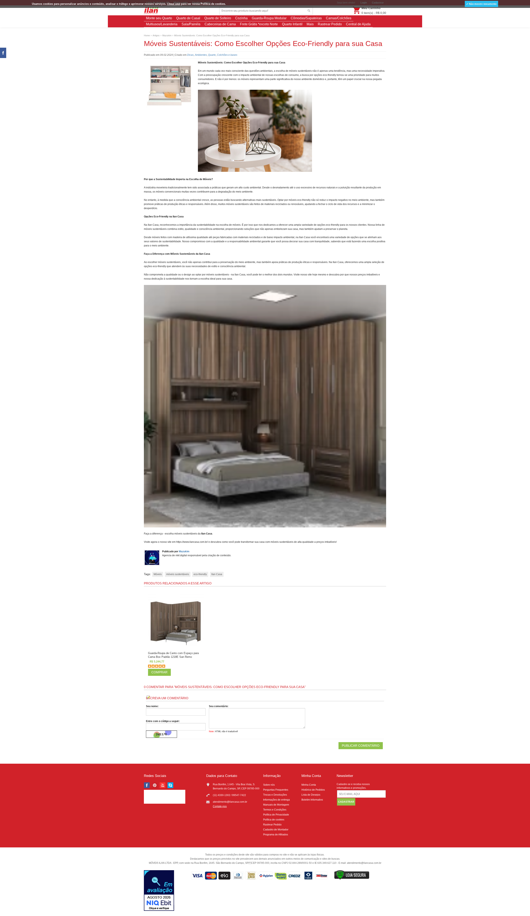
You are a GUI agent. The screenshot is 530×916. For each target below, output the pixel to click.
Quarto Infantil (292, 24)
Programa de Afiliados (275, 834)
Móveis (158, 574)
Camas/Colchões (338, 18)
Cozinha (241, 18)
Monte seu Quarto (159, 18)
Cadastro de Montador (275, 829)
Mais (310, 24)
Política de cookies (273, 819)
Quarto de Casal (188, 18)
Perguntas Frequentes (275, 789)
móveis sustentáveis (177, 574)
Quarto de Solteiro (217, 18)
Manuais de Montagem (276, 804)
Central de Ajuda (358, 24)
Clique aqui (173, 3)
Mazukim (166, 35)
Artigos (156, 35)
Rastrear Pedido (330, 24)
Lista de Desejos (310, 794)
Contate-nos (220, 806)
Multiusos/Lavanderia (161, 24)
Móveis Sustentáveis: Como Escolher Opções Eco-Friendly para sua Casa (211, 35)
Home (147, 35)
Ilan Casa (216, 574)
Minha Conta (308, 784)
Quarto (212, 54)
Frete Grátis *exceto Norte (259, 24)
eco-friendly (200, 574)
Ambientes (201, 54)
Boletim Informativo (312, 799)
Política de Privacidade (276, 814)
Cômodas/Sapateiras (306, 18)
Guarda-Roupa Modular (269, 18)
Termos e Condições (274, 809)
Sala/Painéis (191, 24)
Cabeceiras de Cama (220, 24)
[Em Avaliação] (159, 891)
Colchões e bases (227, 54)
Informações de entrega (276, 799)
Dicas (190, 54)
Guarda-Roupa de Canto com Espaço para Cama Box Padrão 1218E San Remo (173, 655)
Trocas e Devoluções (275, 794)
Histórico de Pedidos (313, 789)
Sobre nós (269, 784)
